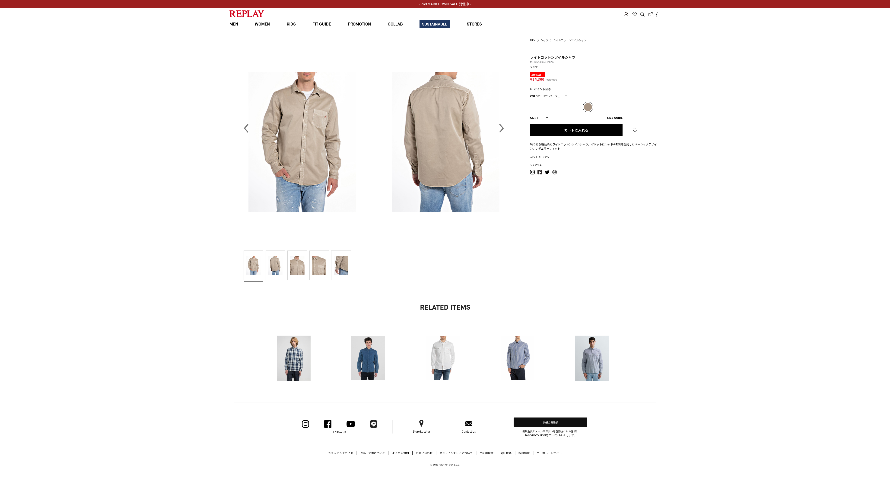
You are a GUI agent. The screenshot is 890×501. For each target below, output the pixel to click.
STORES (474, 24)
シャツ (534, 67)
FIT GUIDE (321, 24)
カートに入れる (576, 130)
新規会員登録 (550, 422)
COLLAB (395, 24)
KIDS (291, 24)
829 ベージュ (552, 96)
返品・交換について (374, 452)
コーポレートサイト (549, 453)
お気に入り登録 (635, 130)
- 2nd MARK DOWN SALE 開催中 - (445, 3)
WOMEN (262, 24)
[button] (532, 173)
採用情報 (524, 453)
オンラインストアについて (458, 452)
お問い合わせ (426, 452)
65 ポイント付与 (540, 89)
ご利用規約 (489, 452)
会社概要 (508, 452)
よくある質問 (402, 452)
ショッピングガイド (342, 452)
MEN (233, 24)
